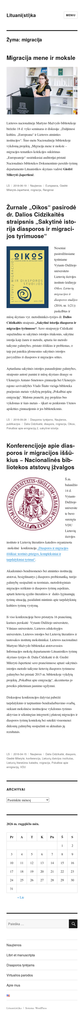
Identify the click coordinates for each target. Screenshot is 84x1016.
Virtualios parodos (20, 975)
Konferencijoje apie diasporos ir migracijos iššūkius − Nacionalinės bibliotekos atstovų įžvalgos (41, 456)
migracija (36, 190)
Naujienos (36, 185)
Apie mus (13, 985)
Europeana (51, 185)
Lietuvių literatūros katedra (22, 763)
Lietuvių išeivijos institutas (57, 758)
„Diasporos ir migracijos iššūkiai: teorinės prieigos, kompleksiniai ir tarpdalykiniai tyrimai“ (37, 554)
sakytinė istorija (49, 428)
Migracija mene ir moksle (41, 57)
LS (8, 185)
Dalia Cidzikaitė (33, 424)
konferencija (33, 758)
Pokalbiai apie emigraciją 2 (22, 428)
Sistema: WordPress (36, 1008)
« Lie (20, 897)
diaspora (49, 424)
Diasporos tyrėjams (41, 419)
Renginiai (48, 190)
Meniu (70, 15)
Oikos (71, 424)
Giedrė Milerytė (15, 758)
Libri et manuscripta (21, 955)
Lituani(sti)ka (21, 15)
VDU (23, 767)
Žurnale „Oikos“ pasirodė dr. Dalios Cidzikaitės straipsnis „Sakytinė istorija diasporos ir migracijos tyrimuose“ (41, 221)
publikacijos (13, 424)
